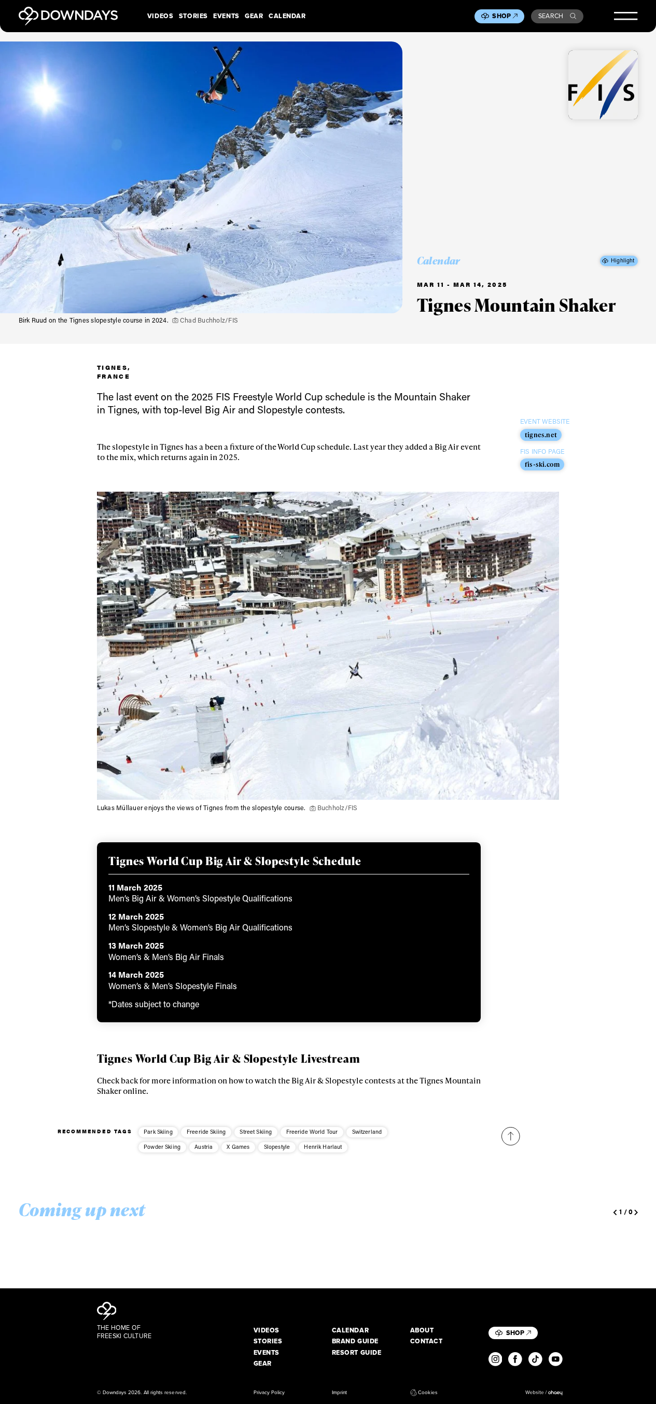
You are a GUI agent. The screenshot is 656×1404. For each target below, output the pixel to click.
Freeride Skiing (206, 1131)
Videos (160, 16)
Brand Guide (355, 1341)
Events (226, 16)
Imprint (339, 1392)
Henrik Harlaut (323, 1146)
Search (551, 16)
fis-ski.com (542, 464)
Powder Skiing (162, 1146)
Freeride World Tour (312, 1131)
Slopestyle (277, 1146)
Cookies (427, 1392)
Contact (426, 1341)
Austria (203, 1146)
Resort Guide (357, 1353)
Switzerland (367, 1131)
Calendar (287, 16)
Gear (254, 16)
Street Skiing (256, 1131)
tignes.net (541, 434)
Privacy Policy (269, 1392)
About (422, 1330)
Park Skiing (158, 1131)
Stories (193, 16)
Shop (501, 16)
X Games (238, 1146)
